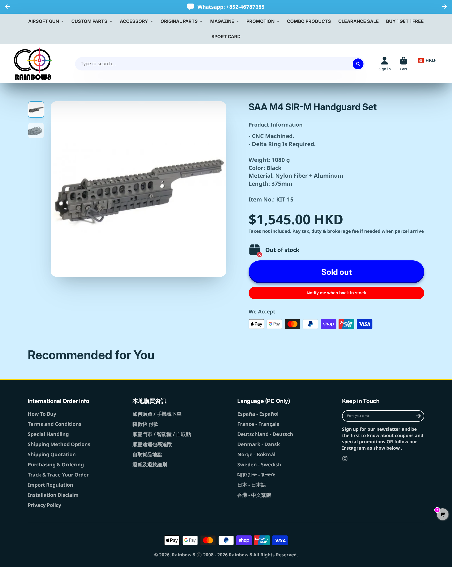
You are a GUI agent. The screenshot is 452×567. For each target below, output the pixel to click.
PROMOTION (260, 21)
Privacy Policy (44, 504)
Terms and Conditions (54, 423)
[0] (442, 514)
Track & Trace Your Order (58, 474)
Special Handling (48, 434)
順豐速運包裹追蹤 (152, 444)
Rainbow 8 (183, 554)
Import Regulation (50, 484)
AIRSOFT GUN (43, 21)
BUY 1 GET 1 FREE (405, 21)
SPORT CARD (226, 36)
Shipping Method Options (59, 444)
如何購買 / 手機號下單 (157, 413)
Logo (33, 63)
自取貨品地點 (147, 454)
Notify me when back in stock (336, 293)
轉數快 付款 (145, 423)
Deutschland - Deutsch (265, 434)
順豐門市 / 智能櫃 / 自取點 (162, 434)
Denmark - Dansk (258, 444)
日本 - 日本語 (251, 484)
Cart (404, 64)
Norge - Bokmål (256, 454)
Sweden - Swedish (259, 464)
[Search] (358, 63)
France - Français (258, 423)
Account (385, 64)
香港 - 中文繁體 (254, 494)
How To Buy (42, 413)
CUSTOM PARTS (89, 21)
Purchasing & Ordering (56, 464)
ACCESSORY (134, 21)
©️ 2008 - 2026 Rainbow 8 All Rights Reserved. (247, 554)
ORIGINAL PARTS (179, 21)
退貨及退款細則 (150, 464)
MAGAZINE (222, 21)
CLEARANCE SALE (358, 21)
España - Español (257, 413)
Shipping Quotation (52, 454)
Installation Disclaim (53, 494)
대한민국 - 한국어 (256, 474)
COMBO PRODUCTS (309, 21)
